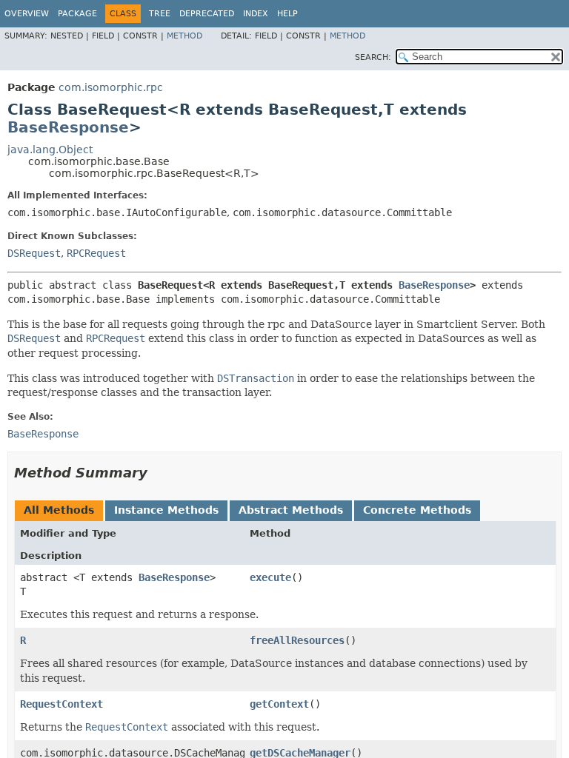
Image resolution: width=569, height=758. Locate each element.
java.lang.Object (50, 149)
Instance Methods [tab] (166, 510)
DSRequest (34, 253)
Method (184, 36)
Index (255, 14)
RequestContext (61, 704)
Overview (26, 14)
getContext (279, 704)
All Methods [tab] (59, 510)
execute (270, 577)
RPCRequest (96, 253)
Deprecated (206, 14)
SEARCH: (373, 57)
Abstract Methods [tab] (291, 510)
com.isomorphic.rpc (111, 87)
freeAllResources (297, 640)
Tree (159, 14)
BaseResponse (68, 127)
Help (287, 14)
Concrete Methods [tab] (417, 510)
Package (77, 14)
